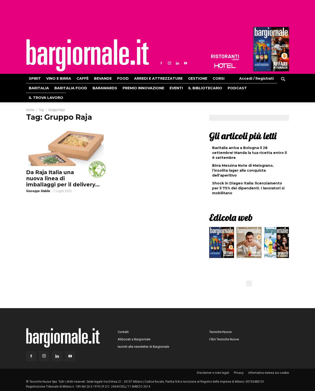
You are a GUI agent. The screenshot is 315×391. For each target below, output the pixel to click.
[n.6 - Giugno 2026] (248, 243)
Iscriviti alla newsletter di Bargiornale (143, 346)
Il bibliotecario (205, 88)
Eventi (176, 88)
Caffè (83, 78)
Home (30, 110)
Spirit (35, 78)
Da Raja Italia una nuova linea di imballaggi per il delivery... (63, 178)
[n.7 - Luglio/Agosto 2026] (270, 50)
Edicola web (230, 217)
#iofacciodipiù (97, 169)
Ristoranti (225, 57)
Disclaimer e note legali (213, 373)
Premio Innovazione (143, 88)
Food (123, 78)
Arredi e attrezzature (158, 78)
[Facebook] (161, 63)
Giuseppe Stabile (38, 191)
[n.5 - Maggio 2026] (276, 243)
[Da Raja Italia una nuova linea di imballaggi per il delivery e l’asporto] (66, 146)
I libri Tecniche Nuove (224, 339)
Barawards (105, 88)
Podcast (237, 88)
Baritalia (39, 88)
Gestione (197, 78)
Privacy (239, 373)
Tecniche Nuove (220, 332)
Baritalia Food (70, 88)
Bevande (103, 78)
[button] (283, 80)
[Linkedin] (177, 63)
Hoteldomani (225, 66)
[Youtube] (185, 63)
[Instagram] (169, 63)
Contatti (123, 332)
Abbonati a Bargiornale (134, 339)
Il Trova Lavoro (46, 97)
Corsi (218, 78)
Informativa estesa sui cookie (268, 373)
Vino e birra (58, 78)
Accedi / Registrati (256, 78)
